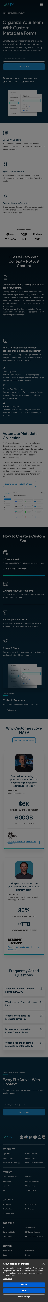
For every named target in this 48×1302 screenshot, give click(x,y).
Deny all (24, 1291)
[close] (43, 1263)
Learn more (7, 1278)
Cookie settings (24, 1297)
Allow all (24, 1285)
